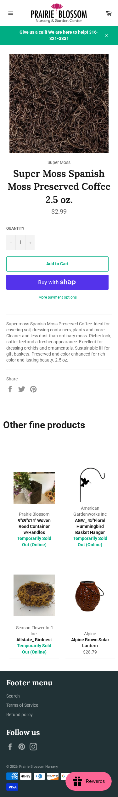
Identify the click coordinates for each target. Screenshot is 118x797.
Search (13, 696)
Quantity (15, 228)
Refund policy (19, 714)
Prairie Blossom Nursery (38, 767)
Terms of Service (22, 705)
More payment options (57, 297)
